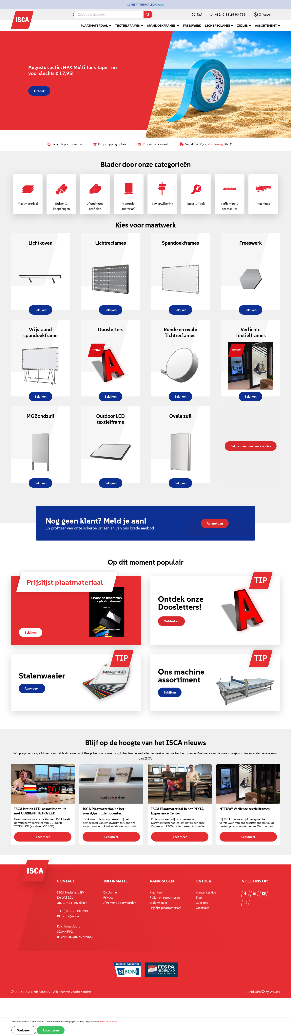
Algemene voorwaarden (119, 903)
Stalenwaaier (158, 903)
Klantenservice (206, 892)
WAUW (275, 992)
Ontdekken (171, 621)
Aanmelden (215, 523)
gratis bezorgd (214, 144)
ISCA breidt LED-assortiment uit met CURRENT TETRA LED (40, 811)
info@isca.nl (71, 916)
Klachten (155, 892)
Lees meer (43, 837)
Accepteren (51, 1030)
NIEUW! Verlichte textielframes (245, 809)
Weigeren (23, 1030)
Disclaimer (110, 892)
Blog (199, 897)
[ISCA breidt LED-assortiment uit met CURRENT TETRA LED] (43, 784)
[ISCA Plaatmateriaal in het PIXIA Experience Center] (180, 784)
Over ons (202, 903)
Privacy (108, 897)
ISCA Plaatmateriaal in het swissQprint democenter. (103, 811)
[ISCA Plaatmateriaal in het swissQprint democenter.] (111, 784)
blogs (116, 753)
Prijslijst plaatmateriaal (165, 908)
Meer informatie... (109, 1021)
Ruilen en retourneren (164, 897)
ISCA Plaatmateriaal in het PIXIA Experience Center (177, 811)
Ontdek (159, 4)
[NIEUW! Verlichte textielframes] (248, 784)
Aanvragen (32, 688)
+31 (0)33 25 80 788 (230, 14)
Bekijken (31, 632)
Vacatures (202, 908)
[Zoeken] (148, 14)
